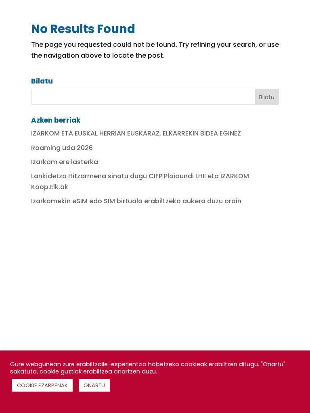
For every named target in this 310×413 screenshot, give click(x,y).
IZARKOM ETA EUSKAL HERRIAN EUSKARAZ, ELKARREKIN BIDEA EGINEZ (136, 133)
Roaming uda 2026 (62, 147)
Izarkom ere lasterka (64, 162)
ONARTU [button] (94, 385)
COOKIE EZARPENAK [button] (42, 385)
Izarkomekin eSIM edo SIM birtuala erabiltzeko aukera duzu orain (136, 201)
